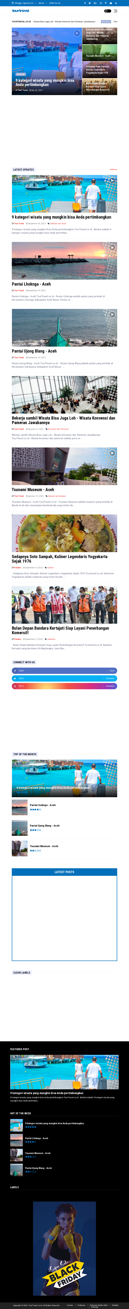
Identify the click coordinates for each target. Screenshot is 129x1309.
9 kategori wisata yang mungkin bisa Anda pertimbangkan (61, 217)
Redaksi (115, 1305)
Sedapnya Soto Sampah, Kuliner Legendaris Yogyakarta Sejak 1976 (59, 559)
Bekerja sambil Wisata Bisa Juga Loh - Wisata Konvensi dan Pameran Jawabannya (63, 420)
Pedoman (81, 1305)
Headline (72, 22)
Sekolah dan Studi (58, 223)
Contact (70, 1305)
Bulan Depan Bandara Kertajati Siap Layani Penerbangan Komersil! (60, 630)
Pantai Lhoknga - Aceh (31, 284)
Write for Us (54, 3)
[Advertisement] (64, 126)
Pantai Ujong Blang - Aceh (34, 351)
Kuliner (51, 568)
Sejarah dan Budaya (57, 496)
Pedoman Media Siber (99, 1305)
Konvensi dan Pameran (58, 429)
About (41, 3)
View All (113, 169)
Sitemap (94, 1307)
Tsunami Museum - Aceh (90, 21)
